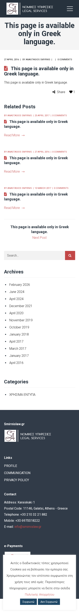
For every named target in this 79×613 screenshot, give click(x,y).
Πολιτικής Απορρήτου (39, 594)
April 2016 (16, 363)
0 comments (65, 59)
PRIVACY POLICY (16, 480)
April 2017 (16, 341)
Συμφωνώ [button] (28, 601)
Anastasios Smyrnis (38, 59)
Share (61, 92)
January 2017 (19, 356)
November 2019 (21, 320)
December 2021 (20, 306)
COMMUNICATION (17, 473)
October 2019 (19, 327)
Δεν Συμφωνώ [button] (49, 601)
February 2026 (19, 285)
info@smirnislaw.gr (27, 527)
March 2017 (17, 349)
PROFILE (10, 466)
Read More (12, 135)
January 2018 (19, 334)
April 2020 (16, 313)
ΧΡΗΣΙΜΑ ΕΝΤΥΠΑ (22, 395)
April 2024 (16, 299)
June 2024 (16, 292)
